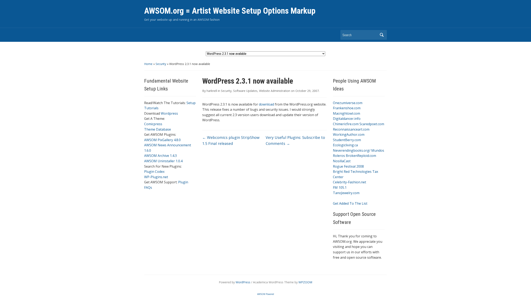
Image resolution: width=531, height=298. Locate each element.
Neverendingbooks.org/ (351, 150)
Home (148, 64)
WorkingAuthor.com (348, 134)
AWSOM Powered (265, 294)
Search (382, 35)
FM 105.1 (340, 187)
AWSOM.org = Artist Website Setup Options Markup (229, 11)
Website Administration (274, 91)
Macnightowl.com (346, 113)
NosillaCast (342, 161)
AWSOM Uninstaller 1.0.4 (163, 161)
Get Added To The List (350, 203)
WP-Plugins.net (156, 177)
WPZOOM (305, 282)
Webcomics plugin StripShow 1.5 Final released (230, 140)
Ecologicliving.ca (345, 145)
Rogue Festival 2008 (348, 166)
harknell (212, 91)
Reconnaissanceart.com (351, 129)
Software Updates (245, 91)
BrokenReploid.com (361, 155)
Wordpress (169, 113)
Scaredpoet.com (371, 124)
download (266, 104)
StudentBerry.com (347, 140)
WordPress (243, 282)
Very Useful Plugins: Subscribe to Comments (295, 140)
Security (161, 64)
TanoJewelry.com (346, 193)
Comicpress (153, 124)
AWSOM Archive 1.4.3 (160, 155)
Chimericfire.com (346, 124)
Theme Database (157, 129)
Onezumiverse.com (347, 103)
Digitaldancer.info (346, 118)
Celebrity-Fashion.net (349, 182)
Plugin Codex (154, 171)
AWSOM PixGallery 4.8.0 (162, 140)
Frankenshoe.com (346, 108)
